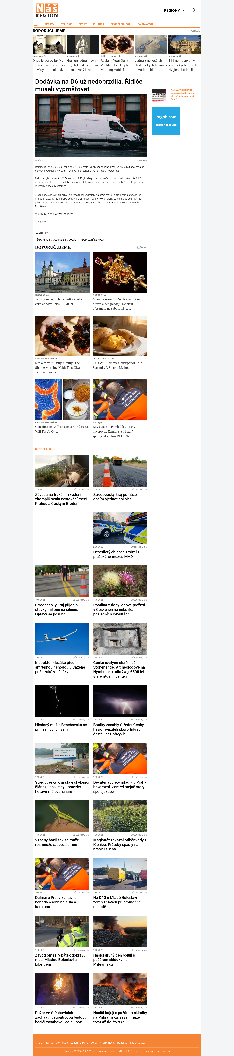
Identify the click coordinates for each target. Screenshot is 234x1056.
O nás (38, 1042)
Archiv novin (107, 1042)
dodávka (74, 239)
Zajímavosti (146, 24)
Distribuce (62, 1042)
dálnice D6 (59, 239)
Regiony (172, 10)
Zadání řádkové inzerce (84, 1042)
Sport (83, 24)
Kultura (98, 24)
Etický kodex (137, 1042)
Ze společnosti (121, 24)
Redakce (122, 1042)
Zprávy (49, 24)
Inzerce (49, 1042)
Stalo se (66, 24)
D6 (48, 239)
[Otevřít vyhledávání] (194, 10)
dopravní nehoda (93, 239)
